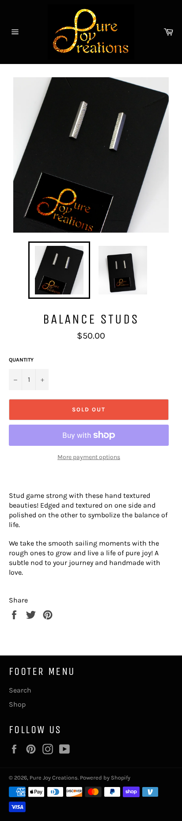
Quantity (21, 360)
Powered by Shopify (105, 777)
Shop (17, 704)
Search (20, 690)
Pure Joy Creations (54, 777)
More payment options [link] (88, 457)
